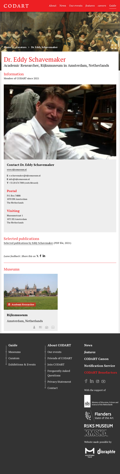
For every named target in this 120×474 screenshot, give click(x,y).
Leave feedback (12, 256)
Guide (112, 5)
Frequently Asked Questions (59, 373)
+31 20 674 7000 (16, 182)
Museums (14, 352)
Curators (21, 47)
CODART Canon (96, 359)
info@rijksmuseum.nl (19, 179)
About (52, 5)
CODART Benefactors (100, 372)
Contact (53, 388)
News (63, 5)
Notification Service (99, 366)
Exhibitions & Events (22, 364)
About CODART (59, 345)
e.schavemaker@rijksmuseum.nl (25, 175)
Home (7, 47)
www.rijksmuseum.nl (17, 169)
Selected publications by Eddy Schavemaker (28, 243)
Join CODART (56, 364)
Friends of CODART (60, 358)
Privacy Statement (59, 381)
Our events (75, 5)
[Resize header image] (114, 47)
